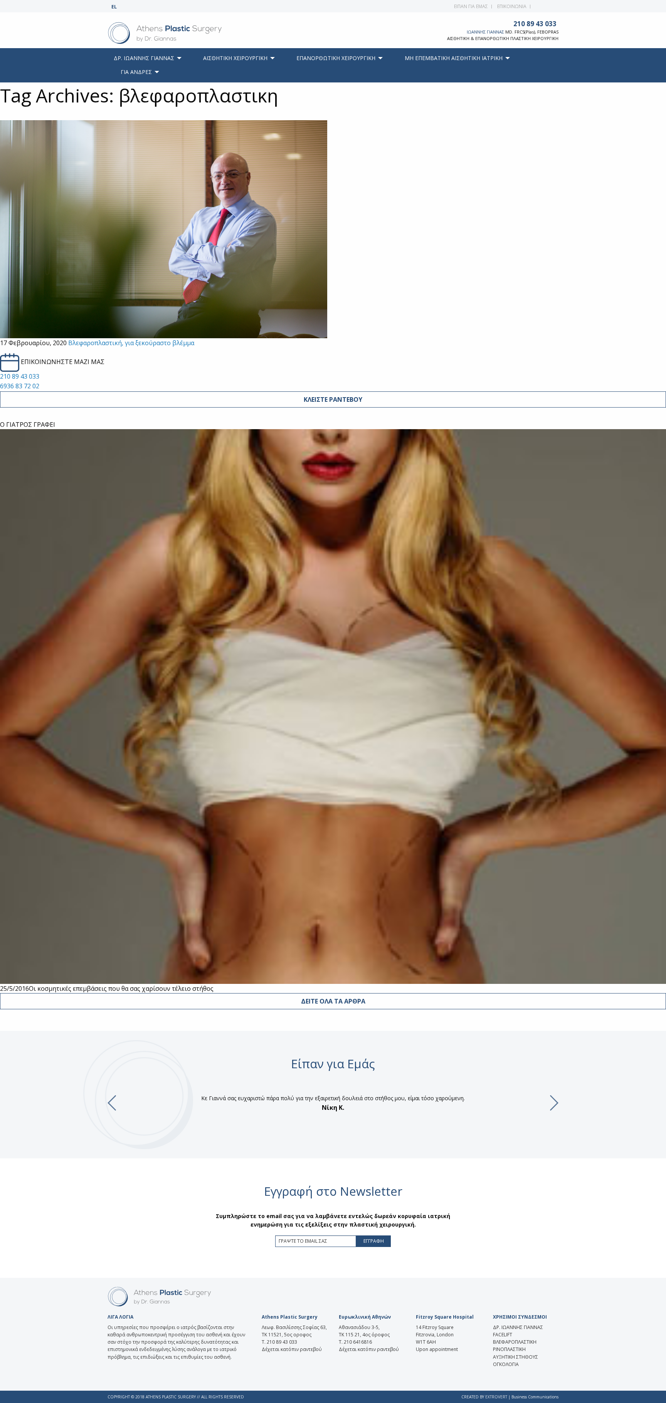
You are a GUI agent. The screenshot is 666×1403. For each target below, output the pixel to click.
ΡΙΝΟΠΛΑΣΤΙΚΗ (509, 1349)
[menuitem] (145, 58)
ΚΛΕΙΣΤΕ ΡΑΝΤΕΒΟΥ (333, 399)
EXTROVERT (496, 1397)
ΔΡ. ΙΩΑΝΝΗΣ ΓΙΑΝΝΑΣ (518, 1327)
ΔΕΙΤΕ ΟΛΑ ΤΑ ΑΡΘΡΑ (333, 1001)
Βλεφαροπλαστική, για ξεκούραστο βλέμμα (131, 343)
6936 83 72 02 (19, 386)
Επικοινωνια (511, 6)
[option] (333, 1103)
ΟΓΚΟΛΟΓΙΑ (506, 1364)
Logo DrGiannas (182, 33)
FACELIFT (502, 1334)
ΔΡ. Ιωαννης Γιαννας (144, 58)
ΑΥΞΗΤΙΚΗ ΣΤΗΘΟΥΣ (515, 1357)
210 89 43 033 (535, 23)
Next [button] (554, 1103)
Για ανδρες (136, 72)
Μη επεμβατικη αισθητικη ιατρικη (454, 58)
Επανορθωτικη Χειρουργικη (335, 58)
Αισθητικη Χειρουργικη (235, 58)
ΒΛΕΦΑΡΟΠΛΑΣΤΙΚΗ (514, 1342)
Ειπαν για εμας (471, 6)
